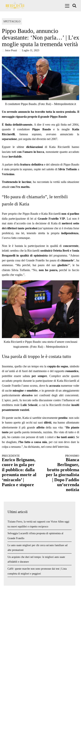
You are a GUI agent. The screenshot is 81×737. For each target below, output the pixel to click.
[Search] (75, 5)
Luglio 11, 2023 (30, 50)
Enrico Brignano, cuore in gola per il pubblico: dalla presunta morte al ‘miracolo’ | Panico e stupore (19, 470)
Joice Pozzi (11, 50)
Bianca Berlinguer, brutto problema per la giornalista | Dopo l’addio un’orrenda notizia (62, 473)
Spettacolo (11, 21)
